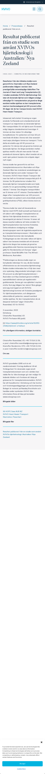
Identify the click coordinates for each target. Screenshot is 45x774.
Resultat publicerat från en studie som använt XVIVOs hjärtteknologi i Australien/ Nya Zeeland (22, 434)
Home (5, 26)
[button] (41, 742)
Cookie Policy (21, 769)
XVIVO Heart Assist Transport (15, 414)
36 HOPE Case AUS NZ (12, 411)
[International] (6, 9)
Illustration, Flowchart (12, 417)
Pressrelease (17, 26)
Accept (22, 764)
